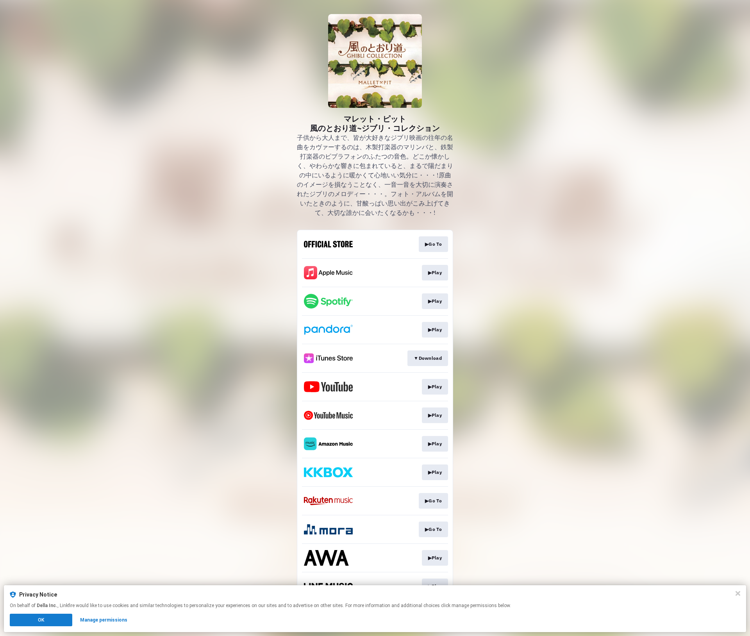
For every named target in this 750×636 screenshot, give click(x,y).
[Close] (738, 593)
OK (41, 620)
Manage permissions (103, 620)
